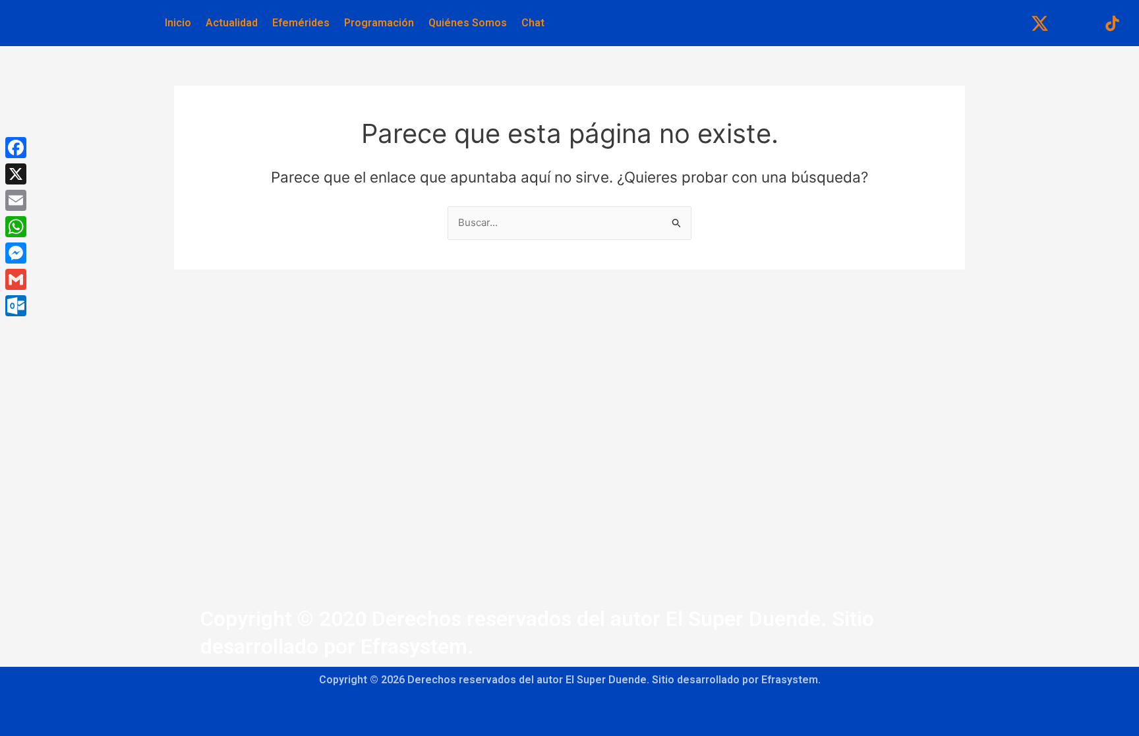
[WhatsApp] (16, 226)
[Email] (16, 200)
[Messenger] (16, 253)
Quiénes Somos (467, 22)
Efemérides (301, 22)
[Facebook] (16, 147)
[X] (16, 174)
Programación (379, 22)
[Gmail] (16, 279)
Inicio (178, 22)
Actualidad (232, 22)
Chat (532, 22)
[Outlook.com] (16, 306)
